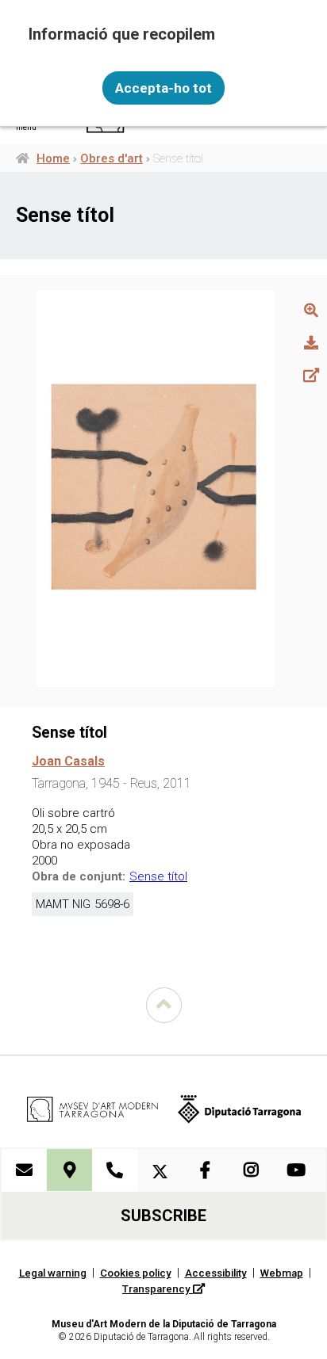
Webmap (281, 1273)
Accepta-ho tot (163, 88)
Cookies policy (135, 1273)
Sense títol (158, 876)
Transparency (157, 1289)
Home (53, 158)
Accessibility (216, 1273)
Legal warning (53, 1273)
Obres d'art (111, 158)
